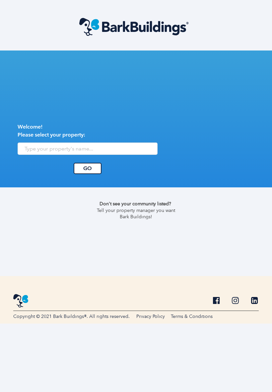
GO (87, 168)
